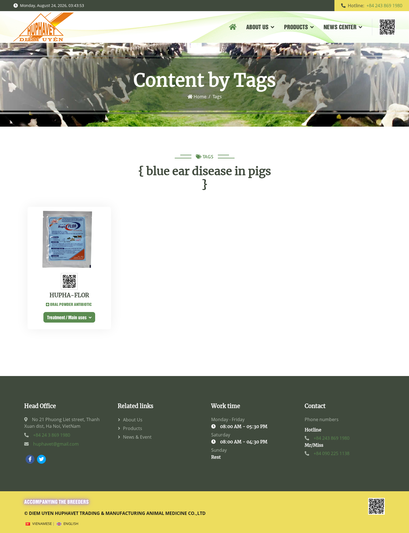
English (70, 523)
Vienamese (42, 523)
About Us (132, 420)
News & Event (137, 437)
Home (199, 97)
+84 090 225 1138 (331, 453)
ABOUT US (257, 27)
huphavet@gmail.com (56, 444)
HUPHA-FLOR (69, 295)
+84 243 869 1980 (384, 6)
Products (132, 428)
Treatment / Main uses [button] (68, 317)
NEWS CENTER (340, 27)
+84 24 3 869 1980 (51, 435)
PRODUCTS (296, 27)
